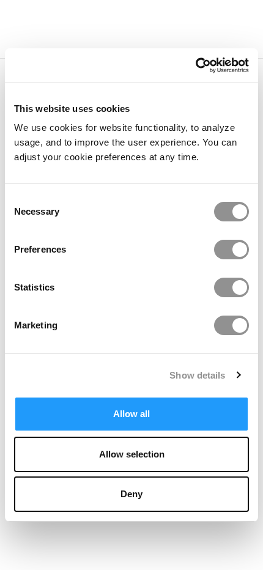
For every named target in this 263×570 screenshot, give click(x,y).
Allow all (131, 414)
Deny (131, 494)
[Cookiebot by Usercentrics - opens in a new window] (195, 65)
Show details (197, 375)
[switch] (231, 249)
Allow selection (132, 454)
